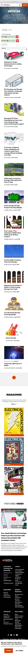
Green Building (18, 571)
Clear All (4, 44)
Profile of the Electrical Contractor (18, 599)
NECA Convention (19, 616)
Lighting (17, 575)
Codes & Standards (19, 569)
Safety (16, 580)
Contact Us (6, 622)
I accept (8, 650)
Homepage (4, 30)
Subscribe (25, 4)
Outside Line (18, 577)
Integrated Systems (19, 572)
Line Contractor (7, 597)
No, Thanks (19, 650)
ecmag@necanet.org (8, 583)
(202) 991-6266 (7, 580)
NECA (16, 614)
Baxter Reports (18, 602)
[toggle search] (20, 5)
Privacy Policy (13, 639)
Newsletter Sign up (8, 623)
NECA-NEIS (17, 620)
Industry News (18, 574)
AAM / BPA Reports (19, 607)
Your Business (18, 582)
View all (13, 404)
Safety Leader (7, 595)
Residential (17, 578)
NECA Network (18, 625)
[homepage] (7, 5)
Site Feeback (6, 639)
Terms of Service (21, 639)
